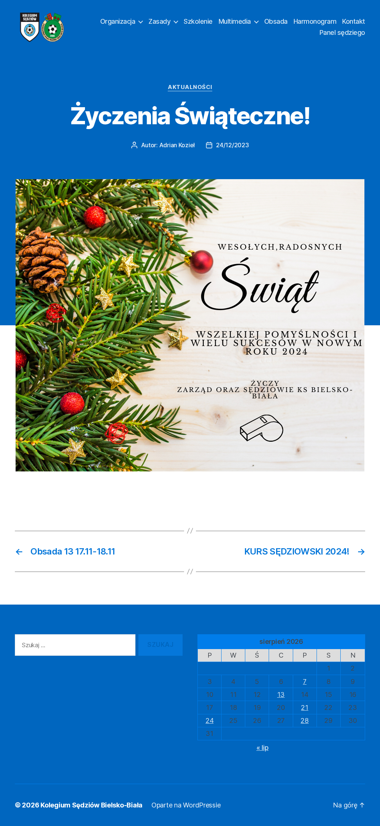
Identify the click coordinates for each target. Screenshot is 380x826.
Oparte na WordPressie (185, 805)
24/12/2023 (232, 145)
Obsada (276, 21)
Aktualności (190, 87)
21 (304, 707)
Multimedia (235, 21)
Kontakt (353, 21)
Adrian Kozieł (177, 145)
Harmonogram (315, 21)
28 (304, 720)
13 (281, 694)
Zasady (159, 21)
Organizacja (117, 21)
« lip (262, 747)
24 (209, 720)
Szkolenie (198, 21)
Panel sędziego (342, 32)
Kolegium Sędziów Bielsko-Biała (91, 805)
